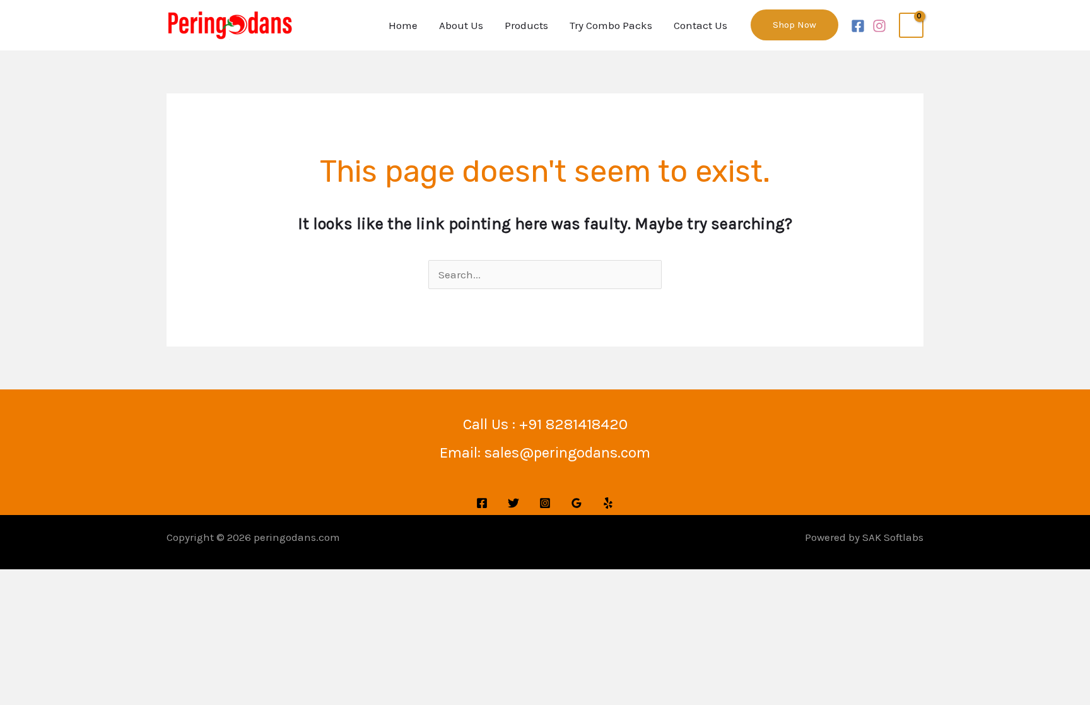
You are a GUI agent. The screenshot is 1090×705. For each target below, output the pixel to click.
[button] (794, 24)
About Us (461, 25)
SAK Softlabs (892, 537)
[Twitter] (513, 503)
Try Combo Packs (611, 25)
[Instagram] (879, 26)
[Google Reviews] (577, 503)
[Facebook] (858, 26)
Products (526, 25)
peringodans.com (297, 537)
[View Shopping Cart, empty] (911, 25)
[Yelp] (608, 503)
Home (403, 25)
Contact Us (700, 25)
